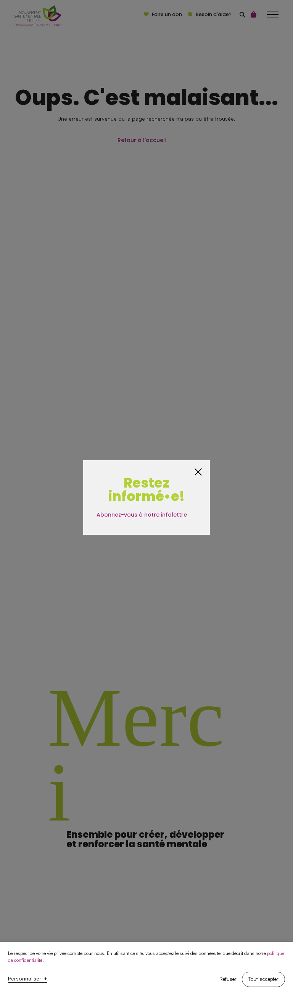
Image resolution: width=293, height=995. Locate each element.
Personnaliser (27, 979)
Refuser (228, 979)
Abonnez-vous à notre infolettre (142, 514)
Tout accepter (263, 979)
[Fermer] (198, 472)
